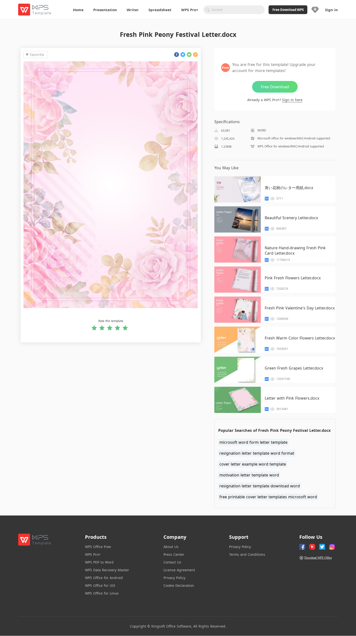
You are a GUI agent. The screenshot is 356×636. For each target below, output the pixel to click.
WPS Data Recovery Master (107, 570)
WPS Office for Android (104, 577)
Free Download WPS (288, 10)
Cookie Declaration (178, 585)
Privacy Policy (174, 577)
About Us (170, 546)
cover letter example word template (252, 464)
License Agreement (179, 570)
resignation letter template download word (259, 486)
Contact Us (172, 562)
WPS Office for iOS (100, 585)
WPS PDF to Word (99, 562)
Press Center (173, 554)
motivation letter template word (249, 475)
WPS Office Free (98, 546)
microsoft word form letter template (253, 442)
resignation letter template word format (256, 453)
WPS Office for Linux (101, 593)
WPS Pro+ (93, 554)
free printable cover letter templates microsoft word (268, 496)
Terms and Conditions (247, 554)
